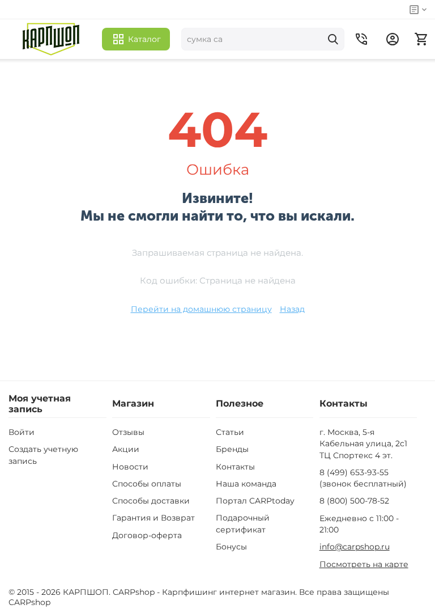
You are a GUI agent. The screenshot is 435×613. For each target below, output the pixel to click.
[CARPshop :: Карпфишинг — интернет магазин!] (50, 39)
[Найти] (333, 39)
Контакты (235, 467)
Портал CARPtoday (255, 501)
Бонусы (231, 547)
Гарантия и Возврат (153, 518)
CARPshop (29, 602)
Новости (130, 467)
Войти (21, 432)
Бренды (232, 449)
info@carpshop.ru (354, 547)
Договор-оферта (147, 535)
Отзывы (128, 432)
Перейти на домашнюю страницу (201, 309)
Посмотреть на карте (363, 564)
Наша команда (246, 484)
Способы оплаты (146, 484)
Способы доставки (151, 501)
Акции (125, 449)
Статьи (230, 432)
